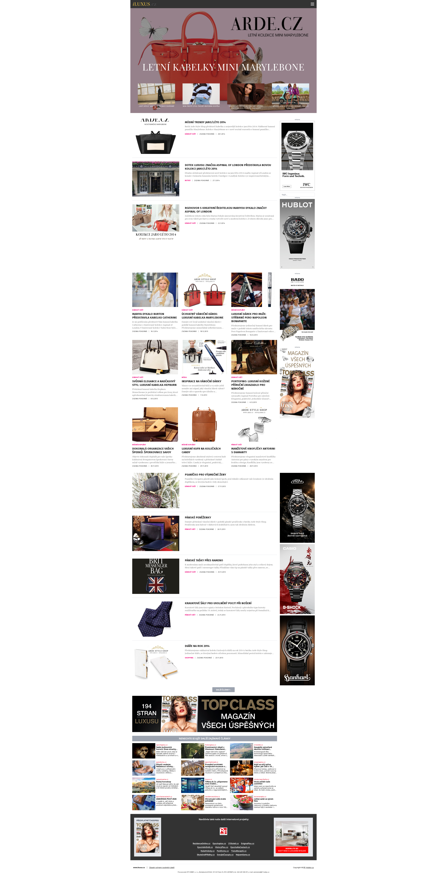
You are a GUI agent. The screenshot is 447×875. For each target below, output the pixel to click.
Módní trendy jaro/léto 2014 (205, 122)
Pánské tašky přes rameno (204, 560)
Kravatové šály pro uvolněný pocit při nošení (218, 603)
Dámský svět (190, 134)
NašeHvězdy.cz (208, 851)
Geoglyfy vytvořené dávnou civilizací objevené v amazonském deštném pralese (265, 748)
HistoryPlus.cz (221, 847)
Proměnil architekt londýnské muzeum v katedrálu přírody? (215, 766)
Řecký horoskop (163, 782)
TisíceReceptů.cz (238, 851)
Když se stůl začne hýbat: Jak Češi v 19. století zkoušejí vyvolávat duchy (263, 766)
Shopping (189, 658)
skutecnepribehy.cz (261, 779)
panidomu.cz (161, 762)
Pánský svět (236, 445)
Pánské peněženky (198, 517)
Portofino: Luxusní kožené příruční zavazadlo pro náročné (250, 385)
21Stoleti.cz (233, 843)
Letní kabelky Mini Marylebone (223, 66)
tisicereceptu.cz (260, 796)
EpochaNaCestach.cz (240, 847)
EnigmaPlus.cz (247, 843)
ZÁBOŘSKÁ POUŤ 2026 (166, 799)
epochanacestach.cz (164, 796)
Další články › (223, 690)
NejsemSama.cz (243, 854)
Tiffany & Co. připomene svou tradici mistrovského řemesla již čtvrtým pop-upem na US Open (216, 783)
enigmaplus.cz (259, 762)
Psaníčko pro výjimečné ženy (205, 474)
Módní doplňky (238, 310)
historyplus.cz (210, 745)
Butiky (188, 181)
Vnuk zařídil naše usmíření (262, 783)
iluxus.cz (208, 779)
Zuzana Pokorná (207, 134)
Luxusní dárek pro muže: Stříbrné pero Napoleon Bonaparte (249, 317)
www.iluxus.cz (139, 867)
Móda (184, 377)
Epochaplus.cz (219, 843)
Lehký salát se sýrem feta (263, 800)
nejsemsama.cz (162, 779)
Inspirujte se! (292, 850)
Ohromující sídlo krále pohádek (215, 800)
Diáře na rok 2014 (197, 646)
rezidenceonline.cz (212, 796)
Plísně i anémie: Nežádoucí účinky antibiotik (164, 766)
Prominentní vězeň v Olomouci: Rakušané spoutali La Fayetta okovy (215, 748)
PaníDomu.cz (223, 851)
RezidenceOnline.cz (201, 843)
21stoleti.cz (258, 745)
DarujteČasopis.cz (225, 854)
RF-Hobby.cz (308, 867)
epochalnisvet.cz (211, 762)
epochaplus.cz (162, 745)
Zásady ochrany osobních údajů (161, 867)
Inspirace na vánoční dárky (201, 381)
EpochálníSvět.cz (205, 847)
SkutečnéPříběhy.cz (206, 854)
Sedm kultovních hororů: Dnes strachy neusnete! (166, 748)
